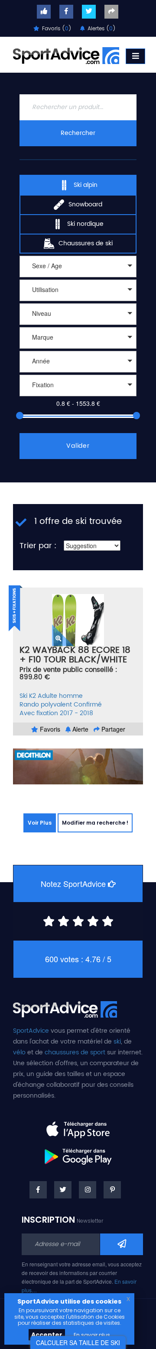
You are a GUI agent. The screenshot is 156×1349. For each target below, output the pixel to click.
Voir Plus (40, 822)
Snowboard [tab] (85, 204)
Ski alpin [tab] (86, 185)
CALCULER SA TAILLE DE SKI (78, 1342)
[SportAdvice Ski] (65, 1008)
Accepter (46, 1334)
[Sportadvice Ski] (66, 54)
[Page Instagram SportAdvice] (87, 1189)
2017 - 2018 (76, 713)
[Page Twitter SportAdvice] (63, 1189)
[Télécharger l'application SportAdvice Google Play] (78, 1153)
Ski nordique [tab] (85, 224)
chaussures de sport (75, 1052)
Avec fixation (39, 713)
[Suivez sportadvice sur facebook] (66, 12)
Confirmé (88, 705)
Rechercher (78, 133)
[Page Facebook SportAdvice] (38, 1189)
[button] (78, 266)
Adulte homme (60, 696)
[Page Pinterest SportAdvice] (112, 1189)
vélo (19, 1052)
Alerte (79, 729)
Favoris (49, 729)
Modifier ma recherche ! (95, 822)
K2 (32, 696)
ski (117, 1042)
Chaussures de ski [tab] (85, 243)
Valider (78, 446)
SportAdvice (31, 1031)
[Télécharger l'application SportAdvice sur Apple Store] (78, 1126)
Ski (23, 696)
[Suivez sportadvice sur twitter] (89, 12)
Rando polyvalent (46, 705)
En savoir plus (92, 1335)
